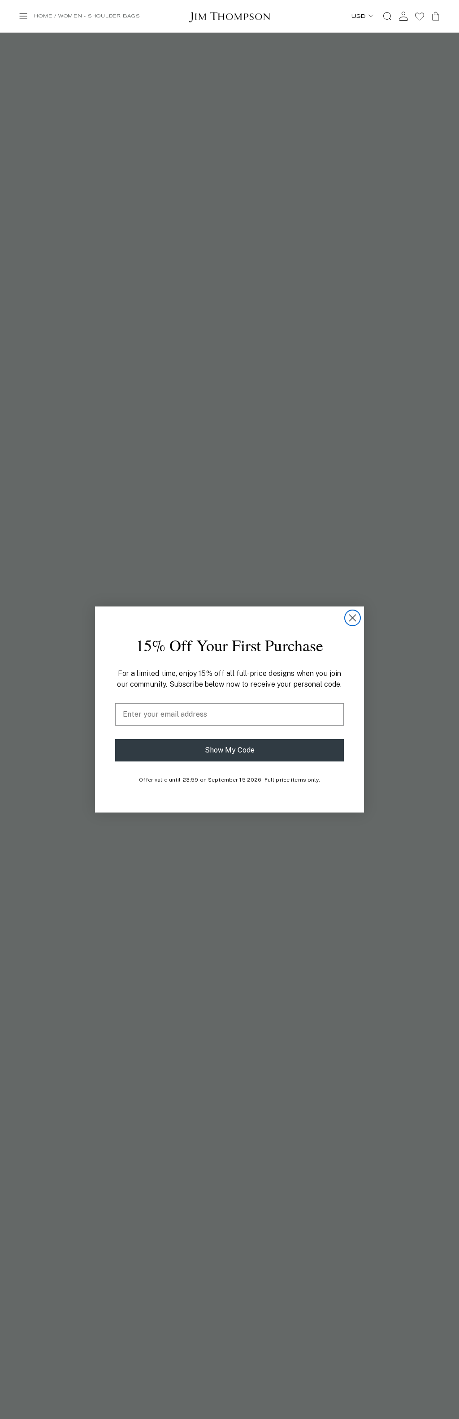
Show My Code (230, 750)
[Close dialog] (352, 618)
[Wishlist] (419, 16)
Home (43, 16)
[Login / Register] (403, 16)
